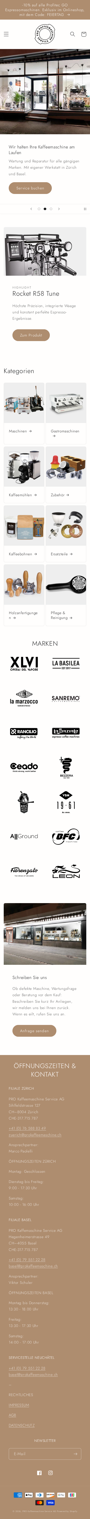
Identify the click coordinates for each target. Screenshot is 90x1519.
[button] (6, 34)
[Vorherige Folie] (31, 209)
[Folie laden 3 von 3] (51, 209)
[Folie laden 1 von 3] (39, 209)
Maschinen (18, 431)
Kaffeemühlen (20, 495)
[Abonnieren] (75, 1454)
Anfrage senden (34, 1030)
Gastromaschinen (65, 431)
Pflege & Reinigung (59, 615)
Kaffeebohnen (20, 554)
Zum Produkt (31, 335)
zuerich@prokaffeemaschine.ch (35, 1134)
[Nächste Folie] (59, 209)
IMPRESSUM (19, 1405)
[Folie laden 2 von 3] (45, 209)
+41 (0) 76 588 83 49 (27, 1128)
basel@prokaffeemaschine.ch (33, 1266)
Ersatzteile (59, 554)
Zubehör (57, 495)
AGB (12, 1415)
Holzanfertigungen (23, 615)
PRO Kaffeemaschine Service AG (39, 1511)
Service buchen (30, 188)
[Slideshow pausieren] (85, 209)
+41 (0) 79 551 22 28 (27, 1259)
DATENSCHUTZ (22, 1425)
